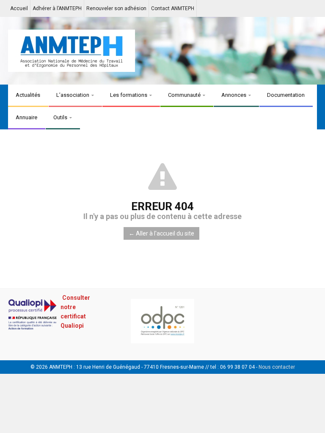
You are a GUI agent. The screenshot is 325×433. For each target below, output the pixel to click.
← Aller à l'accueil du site (161, 233)
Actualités (28, 95)
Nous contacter (277, 367)
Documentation (286, 95)
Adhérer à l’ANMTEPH (57, 8)
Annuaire (26, 117)
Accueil (19, 8)
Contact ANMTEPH (172, 8)
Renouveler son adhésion (116, 8)
